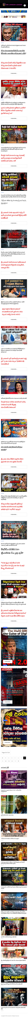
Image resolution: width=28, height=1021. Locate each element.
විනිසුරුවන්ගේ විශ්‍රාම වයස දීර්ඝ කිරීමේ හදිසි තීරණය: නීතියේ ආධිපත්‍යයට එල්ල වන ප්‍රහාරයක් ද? (13, 604)
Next (15, 761)
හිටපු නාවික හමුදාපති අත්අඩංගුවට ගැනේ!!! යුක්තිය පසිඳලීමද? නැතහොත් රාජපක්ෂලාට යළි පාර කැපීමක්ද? (14, 497)
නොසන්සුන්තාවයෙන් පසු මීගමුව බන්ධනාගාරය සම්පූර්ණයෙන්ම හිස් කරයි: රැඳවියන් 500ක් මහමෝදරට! (13, 149)
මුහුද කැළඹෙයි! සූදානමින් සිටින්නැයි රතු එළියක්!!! (11, 984)
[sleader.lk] (12, 5)
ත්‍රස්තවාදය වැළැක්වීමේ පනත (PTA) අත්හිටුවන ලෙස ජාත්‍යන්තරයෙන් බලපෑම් (13, 442)
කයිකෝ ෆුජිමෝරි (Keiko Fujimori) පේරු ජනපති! (14, 398)
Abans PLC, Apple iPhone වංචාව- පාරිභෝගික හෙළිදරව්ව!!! (11, 790)
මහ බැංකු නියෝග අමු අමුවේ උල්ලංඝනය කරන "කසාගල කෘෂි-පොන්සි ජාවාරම (13, 544)
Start (2, 758)
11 (8, 761)
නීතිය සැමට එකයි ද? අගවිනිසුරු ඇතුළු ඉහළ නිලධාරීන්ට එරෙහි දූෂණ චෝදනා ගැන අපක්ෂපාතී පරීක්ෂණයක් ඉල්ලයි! (13, 912)
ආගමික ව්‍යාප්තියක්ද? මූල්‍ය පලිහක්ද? (9, 936)
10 (5, 761)
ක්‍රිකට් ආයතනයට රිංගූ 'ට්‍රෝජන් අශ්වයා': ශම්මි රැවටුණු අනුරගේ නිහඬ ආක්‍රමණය (12, 302)
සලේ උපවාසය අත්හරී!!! (9, 723)
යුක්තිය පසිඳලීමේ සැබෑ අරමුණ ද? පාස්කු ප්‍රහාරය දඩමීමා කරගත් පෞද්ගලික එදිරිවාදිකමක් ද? (13, 103)
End (18, 761)
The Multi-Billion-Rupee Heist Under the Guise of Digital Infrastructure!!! (13, 631)
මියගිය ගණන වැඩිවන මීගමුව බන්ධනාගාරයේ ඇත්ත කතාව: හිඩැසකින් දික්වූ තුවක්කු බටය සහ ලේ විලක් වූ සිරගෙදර (13, 253)
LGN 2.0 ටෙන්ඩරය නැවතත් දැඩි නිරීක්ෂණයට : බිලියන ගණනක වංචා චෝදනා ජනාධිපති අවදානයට (13, 350)
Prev (5, 758)
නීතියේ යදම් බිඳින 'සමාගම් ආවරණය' (12, 668)
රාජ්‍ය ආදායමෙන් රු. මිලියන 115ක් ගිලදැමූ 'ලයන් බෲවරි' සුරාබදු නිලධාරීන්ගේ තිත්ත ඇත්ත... (13, 862)
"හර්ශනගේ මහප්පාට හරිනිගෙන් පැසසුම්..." (10, 838)
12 (12, 761)
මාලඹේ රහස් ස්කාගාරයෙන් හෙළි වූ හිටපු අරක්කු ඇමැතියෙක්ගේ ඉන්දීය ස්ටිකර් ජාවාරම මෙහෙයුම (13, 196)
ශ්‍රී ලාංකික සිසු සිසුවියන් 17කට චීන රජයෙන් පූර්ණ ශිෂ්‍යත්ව (13, 960)
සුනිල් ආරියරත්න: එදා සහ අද (7, 815)
